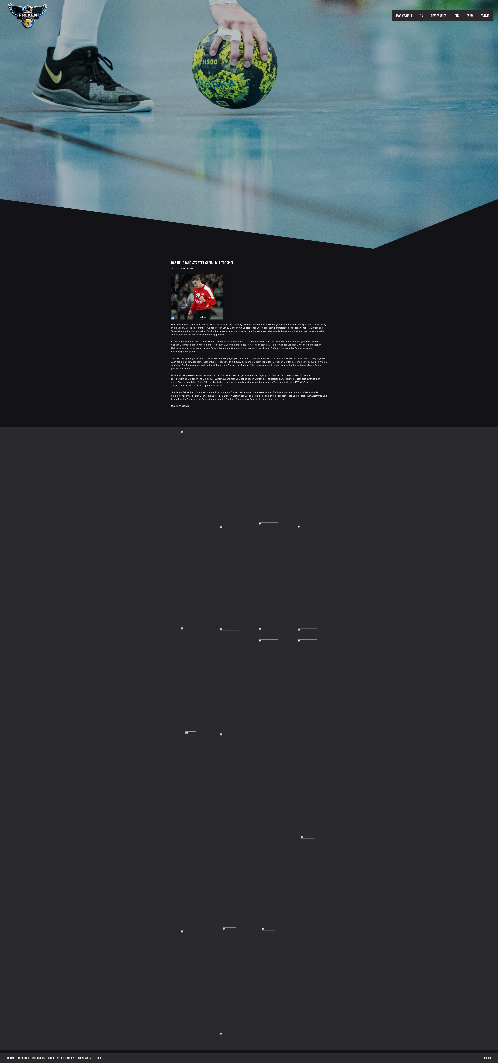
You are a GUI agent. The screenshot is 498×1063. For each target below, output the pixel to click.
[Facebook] (485, 1058)
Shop (470, 15)
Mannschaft (404, 15)
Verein (485, 15)
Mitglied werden (65, 1058)
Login (98, 1058)
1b (421, 15)
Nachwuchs (438, 15)
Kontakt (11, 1058)
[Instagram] (489, 1058)
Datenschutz (38, 1058)
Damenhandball (85, 1058)
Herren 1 (191, 269)
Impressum (23, 1058)
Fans (456, 15)
